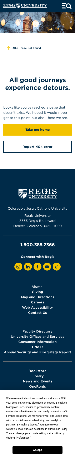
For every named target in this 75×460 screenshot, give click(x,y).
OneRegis (37, 386)
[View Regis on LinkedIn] (28, 267)
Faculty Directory (37, 331)
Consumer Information (37, 342)
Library (37, 376)
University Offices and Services (37, 336)
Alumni (37, 286)
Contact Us (37, 312)
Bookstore (37, 371)
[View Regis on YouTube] (47, 267)
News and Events (37, 381)
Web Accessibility (37, 307)
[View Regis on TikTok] (57, 267)
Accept (37, 450)
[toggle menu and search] (67, 6)
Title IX (37, 347)
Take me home (37, 129)
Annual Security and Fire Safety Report (37, 352)
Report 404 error (37, 147)
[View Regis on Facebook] (37, 267)
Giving (37, 292)
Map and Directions (37, 297)
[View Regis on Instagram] (18, 267)
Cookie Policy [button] (59, 429)
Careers (37, 302)
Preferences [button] (23, 437)
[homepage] (25, 6)
